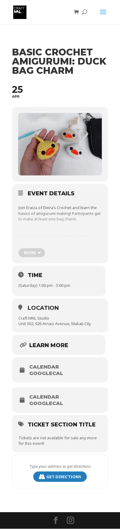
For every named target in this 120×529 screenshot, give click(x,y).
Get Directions (63, 476)
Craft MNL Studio (33, 318)
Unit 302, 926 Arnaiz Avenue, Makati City (54, 323)
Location (43, 308)
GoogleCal (46, 373)
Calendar (44, 367)
